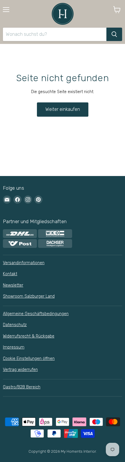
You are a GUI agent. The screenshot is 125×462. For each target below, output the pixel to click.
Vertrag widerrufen (20, 369)
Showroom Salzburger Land (29, 296)
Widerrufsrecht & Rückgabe (28, 336)
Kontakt (10, 273)
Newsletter (13, 285)
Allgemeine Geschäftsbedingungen (36, 313)
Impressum (13, 347)
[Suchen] (114, 34)
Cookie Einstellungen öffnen (29, 358)
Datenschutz (15, 324)
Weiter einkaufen (62, 109)
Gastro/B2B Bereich (21, 387)
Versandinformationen (23, 262)
